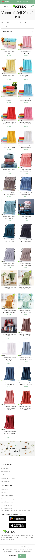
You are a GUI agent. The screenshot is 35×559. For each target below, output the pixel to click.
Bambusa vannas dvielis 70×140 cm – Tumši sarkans (9, 433)
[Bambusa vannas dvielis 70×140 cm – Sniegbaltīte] (9, 348)
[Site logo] (19, 6)
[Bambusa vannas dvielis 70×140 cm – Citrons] (9, 136)
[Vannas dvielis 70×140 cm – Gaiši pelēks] (9, 254)
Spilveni (3, 475)
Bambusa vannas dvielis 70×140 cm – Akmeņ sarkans (25, 408)
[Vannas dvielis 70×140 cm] (9, 42)
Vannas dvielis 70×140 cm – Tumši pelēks (26, 240)
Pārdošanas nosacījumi (8, 499)
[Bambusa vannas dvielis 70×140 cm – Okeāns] (26, 89)
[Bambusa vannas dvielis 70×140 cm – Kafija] (26, 325)
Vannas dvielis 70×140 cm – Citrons (9, 76)
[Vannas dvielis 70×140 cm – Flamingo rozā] (26, 160)
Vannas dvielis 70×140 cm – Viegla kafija (26, 264)
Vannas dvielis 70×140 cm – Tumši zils (9, 240)
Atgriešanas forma (7, 502)
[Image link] (8, 531)
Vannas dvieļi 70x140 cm (15, 23)
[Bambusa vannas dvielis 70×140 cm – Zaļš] (26, 278)
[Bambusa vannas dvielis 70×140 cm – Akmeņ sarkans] (26, 397)
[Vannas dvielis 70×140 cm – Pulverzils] (9, 207)
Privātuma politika (7, 495)
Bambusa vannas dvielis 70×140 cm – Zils (9, 383)
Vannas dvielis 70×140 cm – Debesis (26, 76)
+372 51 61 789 (8, 505)
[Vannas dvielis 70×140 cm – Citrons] (9, 66)
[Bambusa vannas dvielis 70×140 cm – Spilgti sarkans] (9, 397)
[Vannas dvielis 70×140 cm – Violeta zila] (26, 184)
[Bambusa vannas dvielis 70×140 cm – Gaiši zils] (26, 348)
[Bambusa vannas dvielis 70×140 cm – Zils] (9, 373)
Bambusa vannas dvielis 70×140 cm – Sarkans (9, 123)
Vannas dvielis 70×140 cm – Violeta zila (26, 193)
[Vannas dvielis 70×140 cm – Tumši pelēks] (26, 231)
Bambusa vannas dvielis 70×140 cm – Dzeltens (9, 311)
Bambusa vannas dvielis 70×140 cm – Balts (25, 146)
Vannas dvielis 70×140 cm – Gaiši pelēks (9, 264)
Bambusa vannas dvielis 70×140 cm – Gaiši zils (25, 358)
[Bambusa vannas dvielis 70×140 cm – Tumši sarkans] (9, 422)
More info (12, 555)
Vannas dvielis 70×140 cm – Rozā (26, 52)
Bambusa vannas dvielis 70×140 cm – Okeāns (25, 99)
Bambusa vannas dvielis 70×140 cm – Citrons (9, 146)
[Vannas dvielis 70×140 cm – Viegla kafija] (26, 254)
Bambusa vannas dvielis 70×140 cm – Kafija (25, 335)
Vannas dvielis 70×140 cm (9, 52)
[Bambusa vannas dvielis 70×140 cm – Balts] (26, 136)
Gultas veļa (4, 468)
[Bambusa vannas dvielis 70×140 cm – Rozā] (26, 113)
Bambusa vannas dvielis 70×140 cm (9, 99)
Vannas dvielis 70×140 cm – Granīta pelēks (9, 193)
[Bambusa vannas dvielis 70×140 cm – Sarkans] (9, 113)
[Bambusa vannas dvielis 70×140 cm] (9, 89)
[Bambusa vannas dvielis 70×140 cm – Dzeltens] (9, 301)
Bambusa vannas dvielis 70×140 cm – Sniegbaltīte (9, 359)
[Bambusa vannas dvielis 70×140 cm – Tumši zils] (26, 373)
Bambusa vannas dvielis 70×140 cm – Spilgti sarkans (9, 408)
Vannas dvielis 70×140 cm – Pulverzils (9, 217)
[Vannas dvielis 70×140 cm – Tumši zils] (9, 231)
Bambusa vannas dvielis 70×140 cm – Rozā (25, 123)
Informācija (4, 489)
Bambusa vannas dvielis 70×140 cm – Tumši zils (25, 383)
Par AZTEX (4, 492)
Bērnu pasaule (5, 481)
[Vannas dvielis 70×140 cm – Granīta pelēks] (9, 184)
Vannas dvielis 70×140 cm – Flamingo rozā (26, 170)
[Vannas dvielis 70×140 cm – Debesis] (26, 66)
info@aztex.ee (8, 508)
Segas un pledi (5, 472)
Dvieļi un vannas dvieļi (8, 478)
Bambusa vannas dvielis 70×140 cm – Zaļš (25, 287)
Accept (22, 555)
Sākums (3, 23)
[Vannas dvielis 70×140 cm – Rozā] (26, 42)
